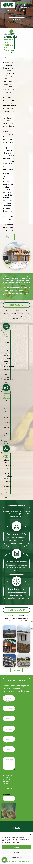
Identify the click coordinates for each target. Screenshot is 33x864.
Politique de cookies (9, 861)
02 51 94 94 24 (8, 230)
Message (9, 760)
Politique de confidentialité (22, 861)
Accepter (16, 847)
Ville (8, 749)
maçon (5, 192)
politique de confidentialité (7, 782)
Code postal (8, 740)
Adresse (9, 729)
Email (8, 719)
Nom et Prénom (9, 699)
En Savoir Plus (16, 19)
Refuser (16, 852)
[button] (30, 834)
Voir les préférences (16, 857)
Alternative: (7, 794)
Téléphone (10, 708)
